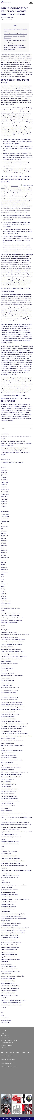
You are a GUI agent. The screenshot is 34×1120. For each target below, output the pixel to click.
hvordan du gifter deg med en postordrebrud (13, 726)
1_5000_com (4, 526)
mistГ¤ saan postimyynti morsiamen (11, 836)
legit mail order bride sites (8, 755)
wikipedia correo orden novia (9, 990)
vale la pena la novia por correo (9, 969)
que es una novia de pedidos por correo (12, 916)
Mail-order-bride (5, 808)
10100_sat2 (4, 536)
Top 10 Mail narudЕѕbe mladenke (10, 945)
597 (2, 581)
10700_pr (3, 564)
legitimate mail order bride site (9, 765)
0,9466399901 (5, 521)
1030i (2, 548)
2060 (2, 577)
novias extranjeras (6, 853)
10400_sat (4, 550)
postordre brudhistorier (7, 904)
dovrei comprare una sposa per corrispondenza (14, 656)
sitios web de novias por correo (10, 935)
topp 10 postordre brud (7, 957)
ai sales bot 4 (4, 606)
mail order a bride (6, 786)
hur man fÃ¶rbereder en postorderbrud (12, 704)
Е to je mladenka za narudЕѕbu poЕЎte (11, 1005)
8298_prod (4, 584)
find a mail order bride (7, 668)
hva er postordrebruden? (8, 716)
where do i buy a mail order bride (10, 985)
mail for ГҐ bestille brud (7, 779)
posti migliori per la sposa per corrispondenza (13, 885)
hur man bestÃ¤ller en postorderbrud (11, 702)
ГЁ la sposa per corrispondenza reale (11, 1002)
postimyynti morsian (6, 887)
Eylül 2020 (4, 504)
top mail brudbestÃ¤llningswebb (10, 947)
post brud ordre (5, 882)
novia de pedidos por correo (9, 851)
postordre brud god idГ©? (8, 892)
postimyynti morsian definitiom (9, 889)
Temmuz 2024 (5, 492)
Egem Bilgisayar (14, 1119)
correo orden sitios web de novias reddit (12, 651)
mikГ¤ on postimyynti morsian (9, 834)
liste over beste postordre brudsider (11, 774)
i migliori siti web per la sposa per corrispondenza (14, 733)
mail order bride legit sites (8, 791)
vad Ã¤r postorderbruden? (8, 966)
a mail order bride (6, 601)
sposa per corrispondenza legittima (11, 942)
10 (2, 528)
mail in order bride (6, 781)
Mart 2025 (4, 472)
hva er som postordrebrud (8, 719)
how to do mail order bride (8, 692)
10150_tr (3, 538)
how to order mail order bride (9, 699)
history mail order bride (7, 680)
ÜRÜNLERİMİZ (5, 1038)
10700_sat (4, 567)
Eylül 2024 (4, 487)
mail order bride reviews (8, 793)
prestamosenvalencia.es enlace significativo (13, 914)
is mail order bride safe (7, 743)
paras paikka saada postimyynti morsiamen (13, 861)
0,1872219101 (5, 516)
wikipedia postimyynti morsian (9, 995)
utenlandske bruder (6, 964)
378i (2, 579)
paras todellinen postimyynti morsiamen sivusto (14, 865)
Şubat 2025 (4, 475)
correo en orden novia (7, 646)
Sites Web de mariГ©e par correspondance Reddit (15, 928)
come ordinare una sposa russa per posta (12, 642)
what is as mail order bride (8, 983)
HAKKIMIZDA (5, 1035)
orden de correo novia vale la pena (10, 858)
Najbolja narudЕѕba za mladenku (10, 841)
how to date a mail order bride (9, 690)
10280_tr (3, 543)
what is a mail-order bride (8, 981)
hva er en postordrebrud (8, 712)
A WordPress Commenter (17, 462)
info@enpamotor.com (12, 1066)
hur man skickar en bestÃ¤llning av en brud (12, 707)
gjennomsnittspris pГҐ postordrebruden (12, 675)
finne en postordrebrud (7, 673)
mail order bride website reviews (10, 801)
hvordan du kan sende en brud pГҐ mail (11, 728)
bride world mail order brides (9, 632)
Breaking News (5, 630)
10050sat (3, 533)
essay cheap (4, 666)
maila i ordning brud (6, 810)
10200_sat (4, 540)
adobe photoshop (6, 603)
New (2, 846)
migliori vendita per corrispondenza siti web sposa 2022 (16, 832)
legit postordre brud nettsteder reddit (11, 760)
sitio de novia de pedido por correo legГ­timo (13, 932)
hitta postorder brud (6, 683)
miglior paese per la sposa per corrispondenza (14, 827)
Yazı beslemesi (5, 1018)
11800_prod (4, 572)
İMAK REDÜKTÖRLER (7, 1043)
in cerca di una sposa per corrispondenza (12, 740)
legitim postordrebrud (7, 762)
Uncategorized (5, 961)
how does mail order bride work (10, 687)
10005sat (3, 531)
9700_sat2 (4, 593)
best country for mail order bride (10, 615)
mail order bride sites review (9, 796)
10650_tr (3, 562)
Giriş (2, 1015)
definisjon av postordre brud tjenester (11, 654)
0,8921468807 (5, 519)
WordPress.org (5, 1022)
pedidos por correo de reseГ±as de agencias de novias (16, 870)
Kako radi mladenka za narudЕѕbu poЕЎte (12, 745)
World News (4, 998)
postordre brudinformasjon (8, 906)
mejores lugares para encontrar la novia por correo (15, 822)
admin (2, 20)
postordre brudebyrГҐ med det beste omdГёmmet (15, 899)
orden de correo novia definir (9, 856)
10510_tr (3, 555)
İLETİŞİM (3, 1047)
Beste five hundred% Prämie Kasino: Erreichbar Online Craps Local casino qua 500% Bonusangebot (15, 47)
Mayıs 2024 (4, 496)
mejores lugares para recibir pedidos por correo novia (16, 824)
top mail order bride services (9, 949)
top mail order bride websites (9, 954)
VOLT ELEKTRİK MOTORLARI (9, 1040)
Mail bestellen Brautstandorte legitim (11, 777)
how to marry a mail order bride (10, 695)
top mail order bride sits (7, 952)
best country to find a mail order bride (11, 620)
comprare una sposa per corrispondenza (12, 644)
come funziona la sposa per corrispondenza (13, 639)
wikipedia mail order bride (8, 993)
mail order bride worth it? (8, 805)
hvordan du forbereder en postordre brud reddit (14, 724)
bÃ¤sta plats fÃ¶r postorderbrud (10, 613)
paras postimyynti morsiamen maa (10, 863)
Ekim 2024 (4, 484)
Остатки (3, 1007)
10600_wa (4, 560)
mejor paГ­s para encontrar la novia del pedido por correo (16, 817)
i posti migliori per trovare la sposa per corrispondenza (16, 736)
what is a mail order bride (8, 978)
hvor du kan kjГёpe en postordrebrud (11, 721)
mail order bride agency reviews (10, 789)
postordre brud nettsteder (8, 897)
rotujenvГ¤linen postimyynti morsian (11, 923)
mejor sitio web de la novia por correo (11, 820)
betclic (3, 625)
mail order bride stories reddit (9, 798)
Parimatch (4, 868)
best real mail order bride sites (9, 622)
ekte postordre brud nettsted (9, 663)
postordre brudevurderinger (9, 902)
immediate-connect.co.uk (8, 738)
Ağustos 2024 (5, 489)
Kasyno (3, 748)
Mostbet (3, 839)
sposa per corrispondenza (8, 940)
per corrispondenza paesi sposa (10, 875)
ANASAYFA (4, 1033)
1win (2, 574)
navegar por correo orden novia (10, 844)
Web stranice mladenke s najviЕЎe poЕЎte (12, 976)
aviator (3, 610)
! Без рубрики (5, 514)
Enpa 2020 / (6, 1119)
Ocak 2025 (4, 477)
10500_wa (4, 552)
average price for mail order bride (10, 608)
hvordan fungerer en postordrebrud (11, 731)
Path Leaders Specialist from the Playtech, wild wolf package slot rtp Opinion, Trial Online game (15, 36)
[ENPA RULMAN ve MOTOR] (6, 2)
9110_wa (3, 591)
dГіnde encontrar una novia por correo (11, 659)
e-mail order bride (6, 661)
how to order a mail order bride (9, 697)
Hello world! (4, 462)
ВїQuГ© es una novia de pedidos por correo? (13, 1000)
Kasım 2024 (4, 482)
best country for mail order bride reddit (12, 618)
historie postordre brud (7, 678)
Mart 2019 (4, 506)
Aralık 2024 (4, 480)
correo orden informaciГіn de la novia (11, 649)
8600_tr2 (3, 586)
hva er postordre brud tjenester (10, 714)
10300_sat (4, 545)
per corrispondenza (6, 873)
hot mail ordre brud (6, 685)
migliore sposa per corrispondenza (10, 829)
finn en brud (4, 671)
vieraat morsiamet (6, 973)
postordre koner (5, 911)
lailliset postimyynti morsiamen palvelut (12, 750)
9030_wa (3, 589)
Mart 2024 (4, 501)
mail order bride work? (7, 803)
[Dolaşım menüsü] (31, 2)
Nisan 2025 (4, 470)
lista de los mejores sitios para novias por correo (14, 772)
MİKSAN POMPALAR (6, 1045)
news (2, 849)
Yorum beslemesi (6, 1020)
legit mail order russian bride (9, 757)
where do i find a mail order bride (10, 988)
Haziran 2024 (5, 494)
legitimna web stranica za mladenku (10, 767)
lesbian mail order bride (7, 769)
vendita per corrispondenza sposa (10, 971)
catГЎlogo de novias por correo (9, 637)
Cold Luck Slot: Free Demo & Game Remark (13, 441)
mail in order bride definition (8, 784)
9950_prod (4, 598)
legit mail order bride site (8, 753)
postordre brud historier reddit (9, 894)
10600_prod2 (5, 557)
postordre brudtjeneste (7, 909)
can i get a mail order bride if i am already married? (15, 634)
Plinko (2, 880)
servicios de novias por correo (9, 925)
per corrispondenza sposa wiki (9, 877)
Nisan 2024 (4, 499)
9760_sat (3, 596)
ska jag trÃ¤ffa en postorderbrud (10, 937)
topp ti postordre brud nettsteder (10, 959)
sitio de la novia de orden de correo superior (13, 930)
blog (2, 627)
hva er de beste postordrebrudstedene (12, 709)
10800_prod (4, 569)
